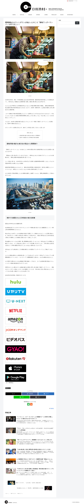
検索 (60, 20)
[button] (38, 397)
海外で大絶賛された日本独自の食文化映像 (29, 137)
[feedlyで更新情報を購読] (28, 404)
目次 (28, 132)
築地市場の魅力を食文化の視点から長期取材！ (30, 135)
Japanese (71, 0)
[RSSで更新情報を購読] (31, 404)
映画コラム (8, 388)
